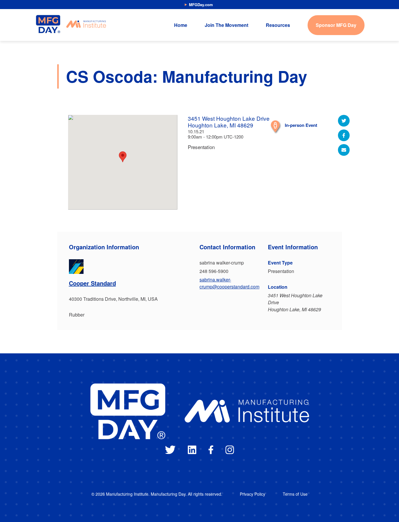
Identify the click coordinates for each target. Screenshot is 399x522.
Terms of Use (295, 494)
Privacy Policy (252, 494)
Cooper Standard (92, 283)
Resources (278, 25)
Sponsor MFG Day (336, 25)
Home (180, 25)
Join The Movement (226, 25)
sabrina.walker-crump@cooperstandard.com (229, 283)
